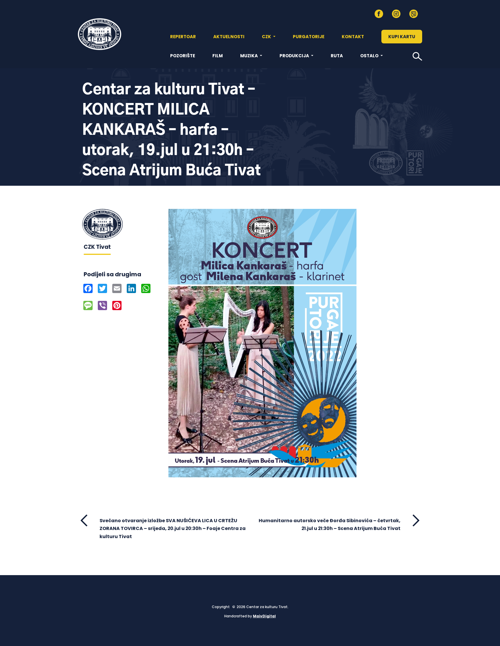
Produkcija (295, 56)
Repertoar (183, 37)
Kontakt (353, 37)
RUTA (337, 56)
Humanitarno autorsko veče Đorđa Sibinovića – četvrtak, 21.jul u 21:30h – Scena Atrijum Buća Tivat (329, 524)
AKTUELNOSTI (229, 37)
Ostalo (369, 56)
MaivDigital (264, 616)
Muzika (249, 56)
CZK (267, 37)
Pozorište (182, 56)
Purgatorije (308, 37)
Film (217, 56)
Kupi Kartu (401, 37)
